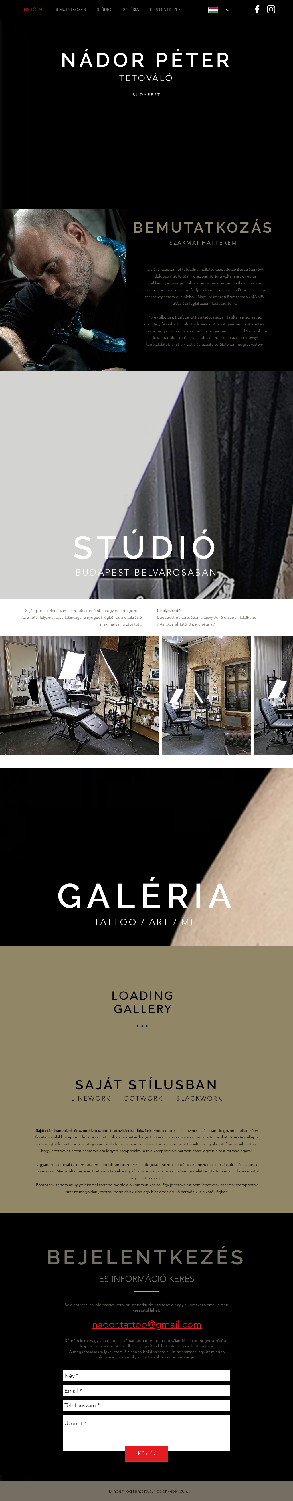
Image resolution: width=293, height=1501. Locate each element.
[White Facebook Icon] (257, 9)
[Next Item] (283, 695)
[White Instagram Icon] (271, 9)
